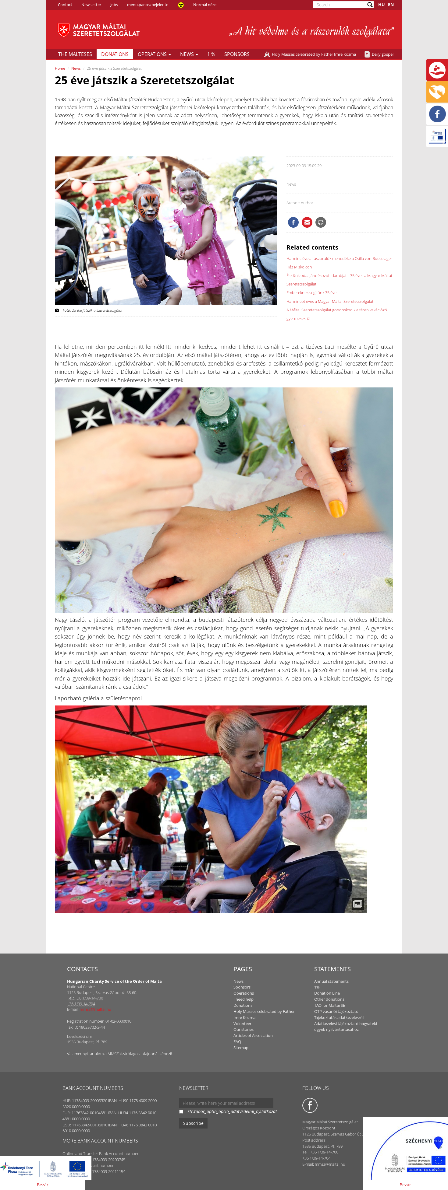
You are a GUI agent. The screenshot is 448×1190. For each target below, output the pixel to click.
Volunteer (242, 1023)
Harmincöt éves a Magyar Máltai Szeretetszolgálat (329, 301)
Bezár (42, 1185)
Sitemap (240, 1047)
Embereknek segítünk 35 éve (311, 292)
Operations (153, 54)
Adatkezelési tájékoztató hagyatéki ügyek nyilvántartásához (345, 1026)
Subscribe (193, 1123)
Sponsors (237, 54)
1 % (211, 54)
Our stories (243, 1029)
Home (60, 68)
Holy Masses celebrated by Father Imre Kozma (314, 54)
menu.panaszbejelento (148, 4)
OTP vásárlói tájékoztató (336, 1011)
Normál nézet (205, 4)
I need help (243, 999)
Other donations (329, 999)
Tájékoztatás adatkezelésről (339, 1017)
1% (317, 987)
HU (381, 4)
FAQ (237, 1041)
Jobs (114, 4)
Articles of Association (253, 1035)
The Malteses (75, 54)
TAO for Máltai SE (329, 1005)
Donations (115, 54)
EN (391, 4)
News (187, 54)
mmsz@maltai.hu (95, 1009)
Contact (65, 4)
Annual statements (331, 981)
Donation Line (327, 993)
